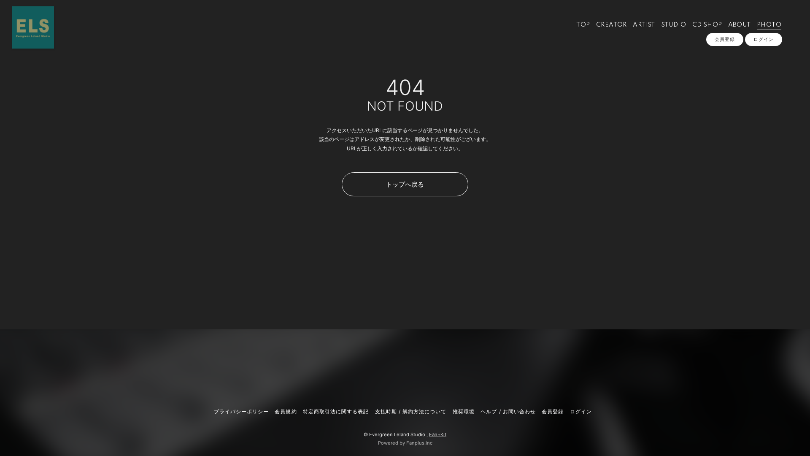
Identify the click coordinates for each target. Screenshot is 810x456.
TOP (583, 25)
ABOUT (739, 25)
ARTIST (644, 25)
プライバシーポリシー (241, 411)
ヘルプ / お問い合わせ (508, 411)
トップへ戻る (405, 184)
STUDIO (673, 25)
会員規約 (286, 411)
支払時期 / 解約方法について (411, 411)
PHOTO (769, 25)
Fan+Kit (437, 434)
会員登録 (725, 39)
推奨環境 (464, 411)
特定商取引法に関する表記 (336, 411)
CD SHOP (707, 25)
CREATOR (611, 25)
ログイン (763, 39)
